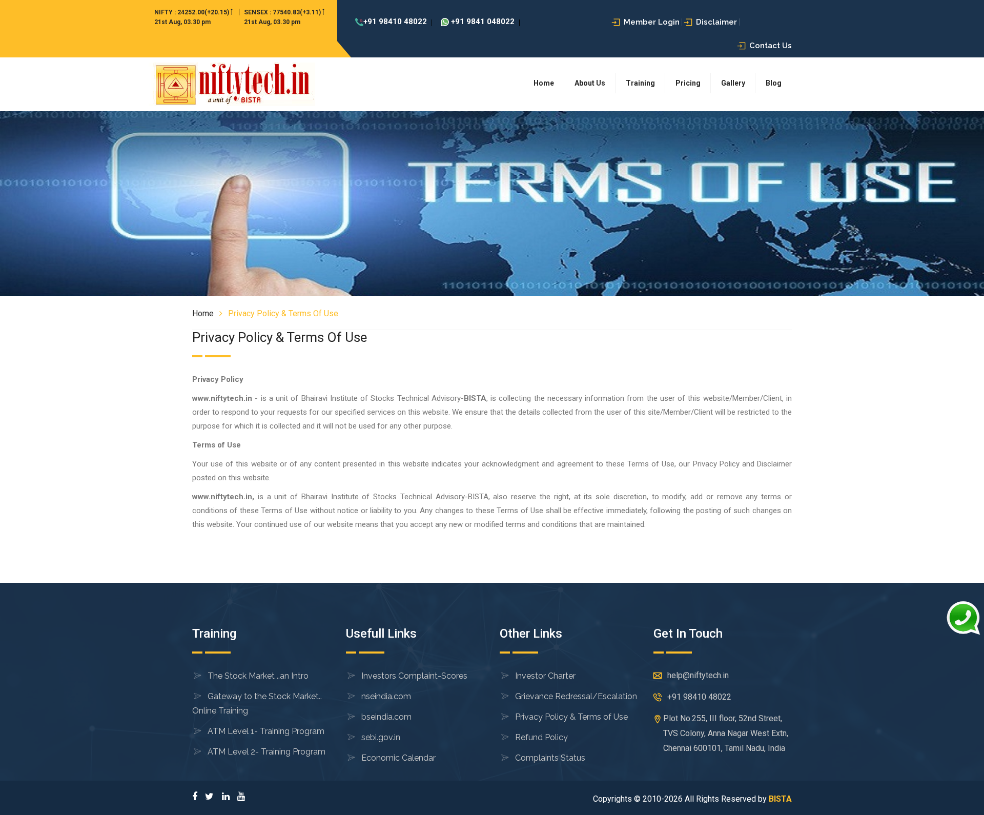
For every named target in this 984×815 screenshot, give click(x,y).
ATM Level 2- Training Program (266, 752)
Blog (774, 83)
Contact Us (770, 45)
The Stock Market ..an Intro (258, 676)
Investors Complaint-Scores (414, 676)
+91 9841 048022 (482, 21)
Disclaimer (716, 22)
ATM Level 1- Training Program (266, 731)
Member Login (652, 22)
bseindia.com (386, 717)
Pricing (688, 83)
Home (544, 83)
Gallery (733, 83)
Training (640, 83)
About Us (590, 83)
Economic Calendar (398, 758)
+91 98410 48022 (395, 21)
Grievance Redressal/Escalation (576, 696)
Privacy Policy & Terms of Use (571, 717)
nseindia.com (386, 696)
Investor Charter (545, 676)
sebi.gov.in (380, 737)
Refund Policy (541, 737)
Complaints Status (550, 758)
